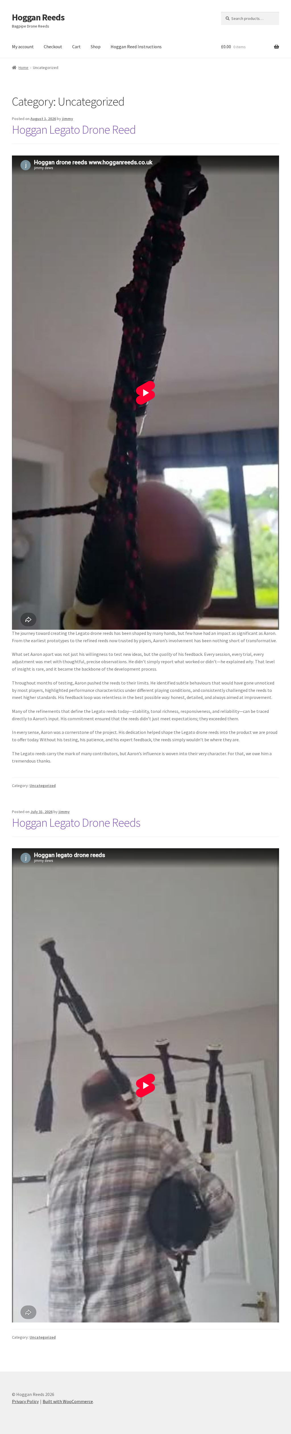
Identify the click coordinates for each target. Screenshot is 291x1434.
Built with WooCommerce (68, 1401)
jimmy (67, 118)
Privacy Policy (25, 1401)
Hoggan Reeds (38, 17)
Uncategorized (43, 785)
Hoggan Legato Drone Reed (74, 129)
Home (23, 67)
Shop (96, 46)
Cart (76, 46)
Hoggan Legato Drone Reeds (76, 822)
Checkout (53, 46)
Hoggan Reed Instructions (136, 46)
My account (23, 46)
